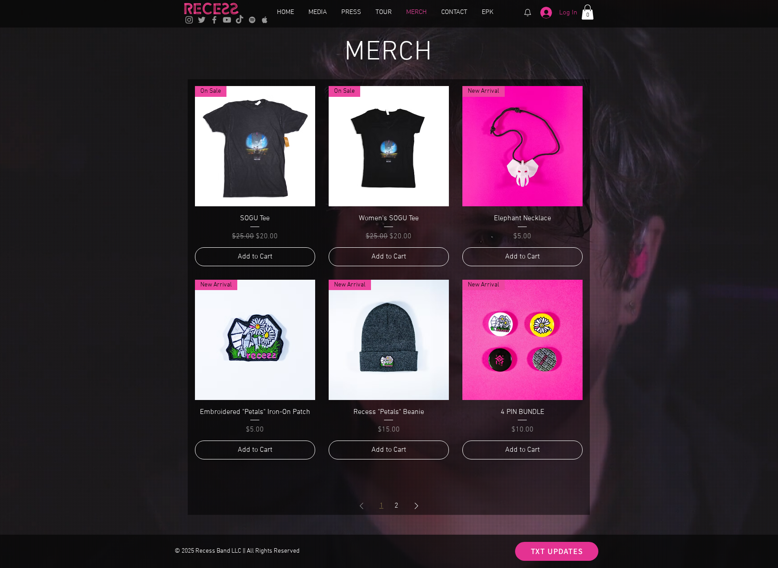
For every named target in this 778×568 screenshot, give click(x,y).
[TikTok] (239, 20)
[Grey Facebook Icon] (214, 20)
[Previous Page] (361, 506)
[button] (587, 12)
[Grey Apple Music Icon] (265, 20)
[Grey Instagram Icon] (189, 20)
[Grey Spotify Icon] (252, 20)
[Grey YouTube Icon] (227, 20)
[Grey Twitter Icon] (202, 20)
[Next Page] (416, 506)
